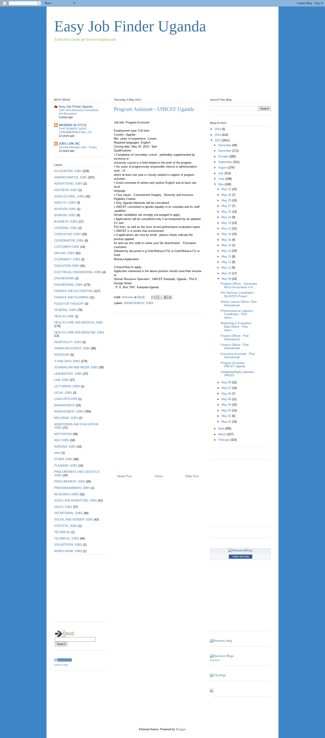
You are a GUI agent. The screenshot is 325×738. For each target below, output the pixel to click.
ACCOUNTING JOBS (68, 171)
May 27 (227, 206)
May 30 (227, 195)
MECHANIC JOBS (66, 418)
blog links (215, 660)
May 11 (227, 267)
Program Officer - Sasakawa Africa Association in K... (239, 285)
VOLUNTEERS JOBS (68, 544)
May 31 (227, 189)
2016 (218, 129)
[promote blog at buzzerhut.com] (212, 691)
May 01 (227, 421)
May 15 (227, 245)
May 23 (227, 223)
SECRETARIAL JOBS (68, 513)
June (221, 178)
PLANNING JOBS (65, 465)
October (223, 156)
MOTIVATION (63, 434)
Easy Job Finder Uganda (130, 26)
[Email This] (153, 297)
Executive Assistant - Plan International (238, 355)
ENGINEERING (64, 278)
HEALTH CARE (64, 316)
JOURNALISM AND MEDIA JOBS (76, 367)
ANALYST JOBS (65, 202)
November (225, 150)
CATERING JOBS (65, 228)
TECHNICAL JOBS (66, 538)
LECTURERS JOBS (67, 386)
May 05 (227, 399)
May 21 (227, 228)
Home (158, 476)
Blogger (180, 729)
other (57, 452)
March (222, 434)
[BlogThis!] (157, 297)
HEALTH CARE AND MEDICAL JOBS (78, 322)
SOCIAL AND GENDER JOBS (73, 519)
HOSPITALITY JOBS (68, 342)
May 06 (227, 393)
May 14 (227, 250)
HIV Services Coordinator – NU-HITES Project (238, 294)
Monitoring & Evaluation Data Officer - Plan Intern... (236, 327)
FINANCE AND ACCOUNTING (73, 291)
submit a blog (61, 665)
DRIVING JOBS (64, 253)
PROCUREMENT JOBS (69, 481)
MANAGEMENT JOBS (138, 303)
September (225, 162)
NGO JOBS (61, 440)
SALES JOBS (63, 507)
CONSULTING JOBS (67, 234)
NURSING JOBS (65, 446)
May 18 (227, 234)
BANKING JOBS (65, 215)
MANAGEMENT (64, 405)
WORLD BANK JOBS (68, 551)
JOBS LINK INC (69, 143)
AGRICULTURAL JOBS (69, 196)
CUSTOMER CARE (66, 246)
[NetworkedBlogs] (240, 550)
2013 (218, 140)
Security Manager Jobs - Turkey (78, 147)
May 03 (227, 410)
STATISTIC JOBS (65, 526)
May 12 (227, 262)
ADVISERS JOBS (66, 190)
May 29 (227, 200)
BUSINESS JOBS (66, 221)
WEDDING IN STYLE (73, 125)
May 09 (227, 278)
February (224, 439)
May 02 (227, 416)
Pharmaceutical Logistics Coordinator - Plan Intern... (237, 314)
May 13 (227, 256)
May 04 (227, 404)
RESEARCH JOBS (66, 494)
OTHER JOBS (63, 459)
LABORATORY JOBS (68, 373)
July (221, 173)
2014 (218, 134)
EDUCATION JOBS (66, 265)
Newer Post (124, 476)
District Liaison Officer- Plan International (239, 303)
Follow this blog (240, 556)
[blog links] (222, 656)
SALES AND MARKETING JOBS (75, 500)
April (221, 428)
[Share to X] (161, 297)
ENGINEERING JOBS (68, 284)
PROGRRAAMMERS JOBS (72, 488)
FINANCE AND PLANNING (71, 297)
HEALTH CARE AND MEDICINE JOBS (79, 332)
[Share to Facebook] (166, 297)
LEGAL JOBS (63, 392)
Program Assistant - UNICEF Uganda (233, 364)
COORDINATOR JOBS (69, 240)
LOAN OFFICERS (65, 399)
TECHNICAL (62, 532)
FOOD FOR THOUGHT (69, 303)
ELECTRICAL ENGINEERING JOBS (77, 272)
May (221, 184)
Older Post (192, 476)
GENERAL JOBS (65, 310)
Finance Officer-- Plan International (235, 337)
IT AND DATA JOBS (67, 361)
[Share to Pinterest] (170, 297)
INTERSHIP (62, 354)
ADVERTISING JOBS (68, 183)
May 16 (227, 239)
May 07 (227, 388)
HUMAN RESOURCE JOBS (72, 348)
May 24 (227, 217)
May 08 (227, 382)
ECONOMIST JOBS (67, 259)
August (223, 167)
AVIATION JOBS (65, 209)
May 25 (227, 211)
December (225, 145)
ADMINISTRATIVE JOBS (70, 177)
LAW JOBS (61, 380)
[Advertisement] (134, 55)
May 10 (227, 273)
